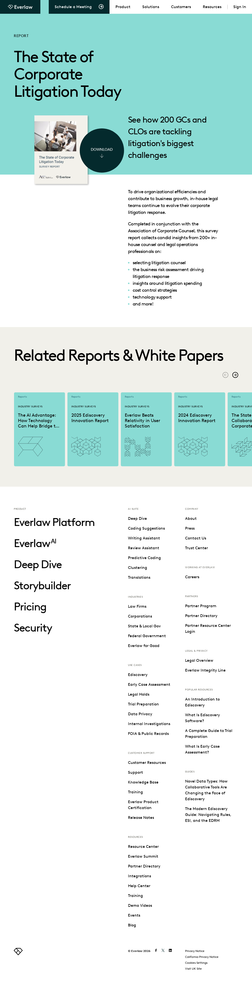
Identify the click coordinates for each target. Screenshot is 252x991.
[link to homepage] (18, 953)
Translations (139, 577)
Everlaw (35, 543)
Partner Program (200, 606)
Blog (132, 925)
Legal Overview (199, 660)
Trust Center (196, 548)
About (191, 518)
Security (33, 627)
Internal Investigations (149, 723)
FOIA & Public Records (148, 733)
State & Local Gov (144, 626)
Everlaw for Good (143, 645)
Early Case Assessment (149, 684)
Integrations (139, 876)
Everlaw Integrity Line (205, 670)
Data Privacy (140, 714)
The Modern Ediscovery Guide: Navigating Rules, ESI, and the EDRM (208, 814)
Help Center (139, 885)
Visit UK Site (193, 968)
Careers (192, 577)
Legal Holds (138, 694)
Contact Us (195, 538)
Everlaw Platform (54, 522)
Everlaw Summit (143, 856)
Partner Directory (144, 866)
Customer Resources (147, 762)
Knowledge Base (143, 782)
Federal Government (147, 635)
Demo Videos (140, 905)
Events (134, 915)
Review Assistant (143, 548)
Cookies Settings (196, 962)
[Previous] (225, 375)
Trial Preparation (143, 704)
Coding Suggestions (146, 528)
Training (135, 792)
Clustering (137, 567)
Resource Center (143, 846)
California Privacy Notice (202, 957)
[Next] (235, 375)
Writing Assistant (144, 538)
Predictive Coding (144, 557)
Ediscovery (138, 674)
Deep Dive (38, 564)
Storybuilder (42, 585)
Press (190, 528)
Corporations (140, 616)
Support (135, 772)
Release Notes (141, 817)
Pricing (30, 606)
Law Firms (137, 606)
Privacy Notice (195, 951)
